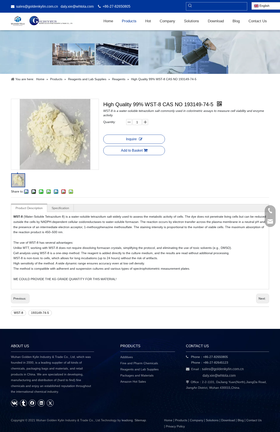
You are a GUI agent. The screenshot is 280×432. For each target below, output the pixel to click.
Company (196, 420)
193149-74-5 (40, 312)
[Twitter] (50, 402)
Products (181, 420)
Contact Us (254, 420)
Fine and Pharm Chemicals (139, 363)
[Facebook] (32, 402)
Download (228, 420)
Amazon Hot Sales (133, 381)
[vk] (14, 402)
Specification (60, 208)
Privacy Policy (175, 426)
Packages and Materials (137, 375)
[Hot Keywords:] (190, 6)
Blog (241, 420)
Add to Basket (132, 150)
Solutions (212, 420)
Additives (126, 357)
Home (168, 420)
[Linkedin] (41, 402)
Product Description (29, 208)
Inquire (131, 139)
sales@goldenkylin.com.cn (37, 6)
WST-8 (18, 312)
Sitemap (140, 420)
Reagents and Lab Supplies (139, 369)
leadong (127, 420)
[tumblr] (23, 402)
